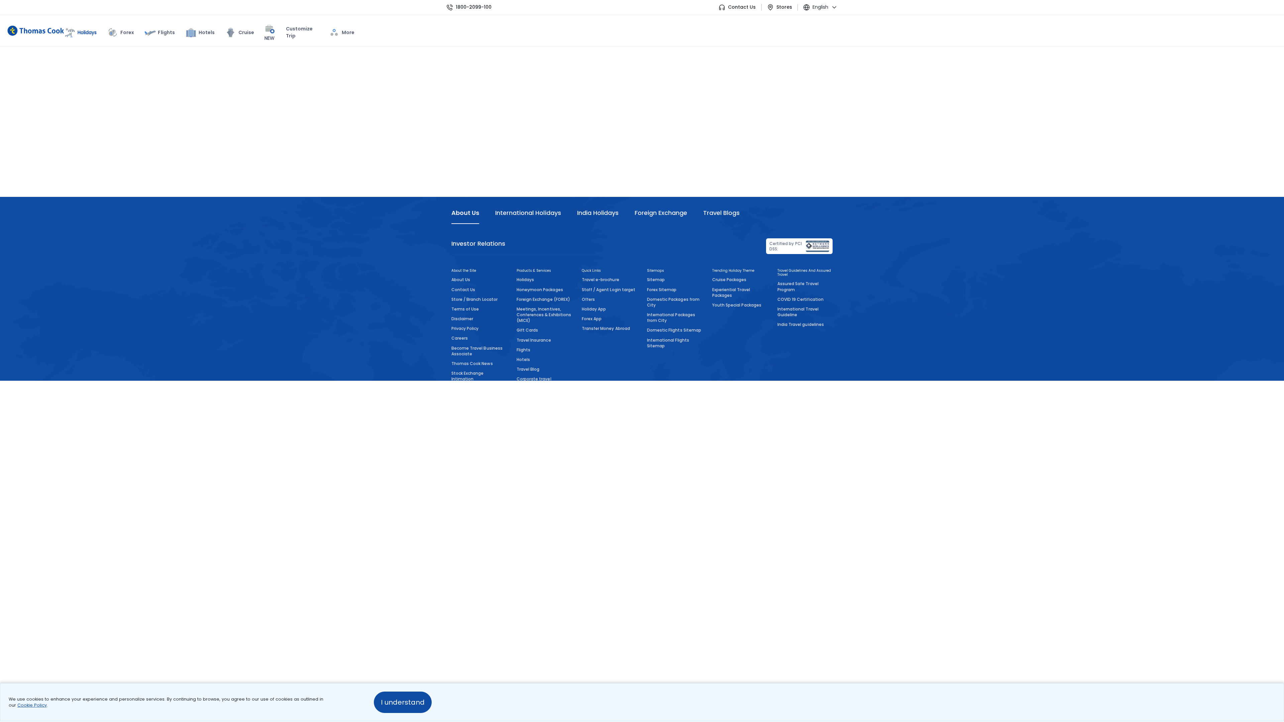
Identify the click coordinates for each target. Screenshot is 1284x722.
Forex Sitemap (661, 289)
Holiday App (594, 309)
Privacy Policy (465, 328)
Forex (127, 32)
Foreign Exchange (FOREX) (543, 299)
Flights (166, 32)
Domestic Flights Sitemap (674, 330)
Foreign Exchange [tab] (661, 213)
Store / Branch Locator (474, 299)
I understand (403, 702)
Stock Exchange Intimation (467, 376)
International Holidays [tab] (528, 213)
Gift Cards (527, 330)
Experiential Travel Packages (731, 292)
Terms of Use (465, 309)
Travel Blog (528, 369)
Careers (459, 338)
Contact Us (742, 7)
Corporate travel (534, 379)
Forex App (592, 319)
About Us (460, 279)
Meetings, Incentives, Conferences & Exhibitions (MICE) (544, 314)
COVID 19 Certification (800, 299)
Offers (588, 299)
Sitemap (656, 279)
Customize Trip (288, 33)
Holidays (525, 279)
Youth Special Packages (736, 305)
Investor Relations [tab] (478, 243)
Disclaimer (462, 319)
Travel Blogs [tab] (721, 213)
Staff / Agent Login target (608, 289)
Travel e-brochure (600, 279)
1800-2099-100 (474, 7)
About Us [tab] (465, 213)
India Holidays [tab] (598, 213)
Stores (784, 7)
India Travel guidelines (800, 324)
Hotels (207, 32)
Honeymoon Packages (540, 289)
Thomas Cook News (472, 363)
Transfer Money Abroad (606, 328)
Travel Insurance (534, 340)
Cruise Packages (729, 279)
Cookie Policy (32, 705)
